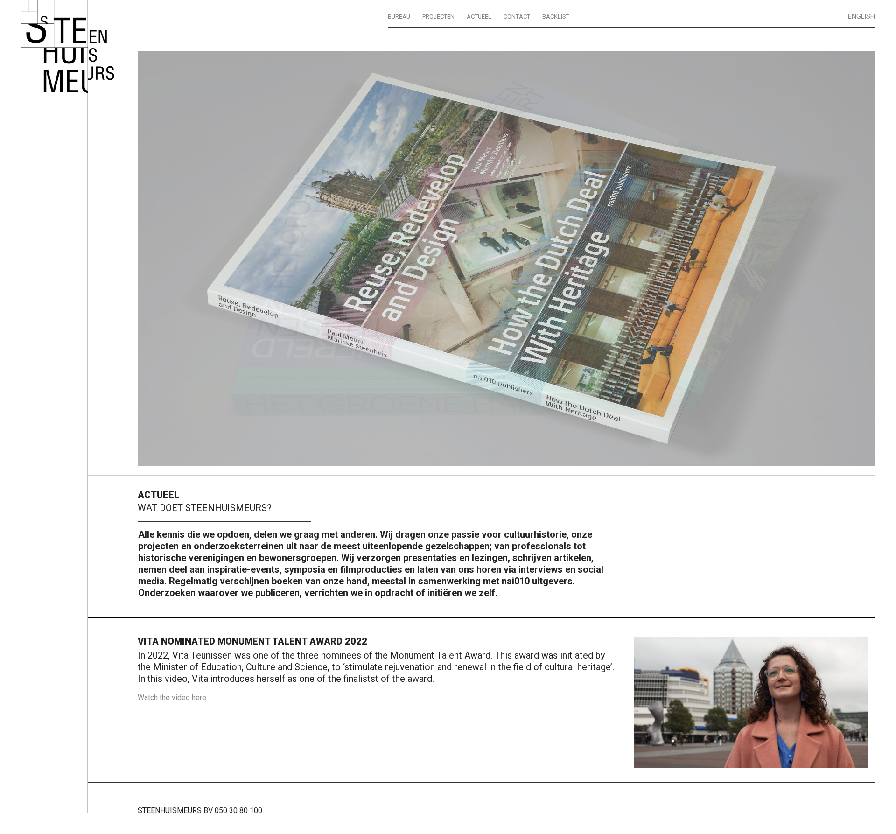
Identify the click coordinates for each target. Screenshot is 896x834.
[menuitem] (399, 17)
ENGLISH (861, 17)
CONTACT (517, 16)
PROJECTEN (438, 16)
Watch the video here (172, 697)
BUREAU (399, 16)
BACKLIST (555, 16)
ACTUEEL (479, 16)
